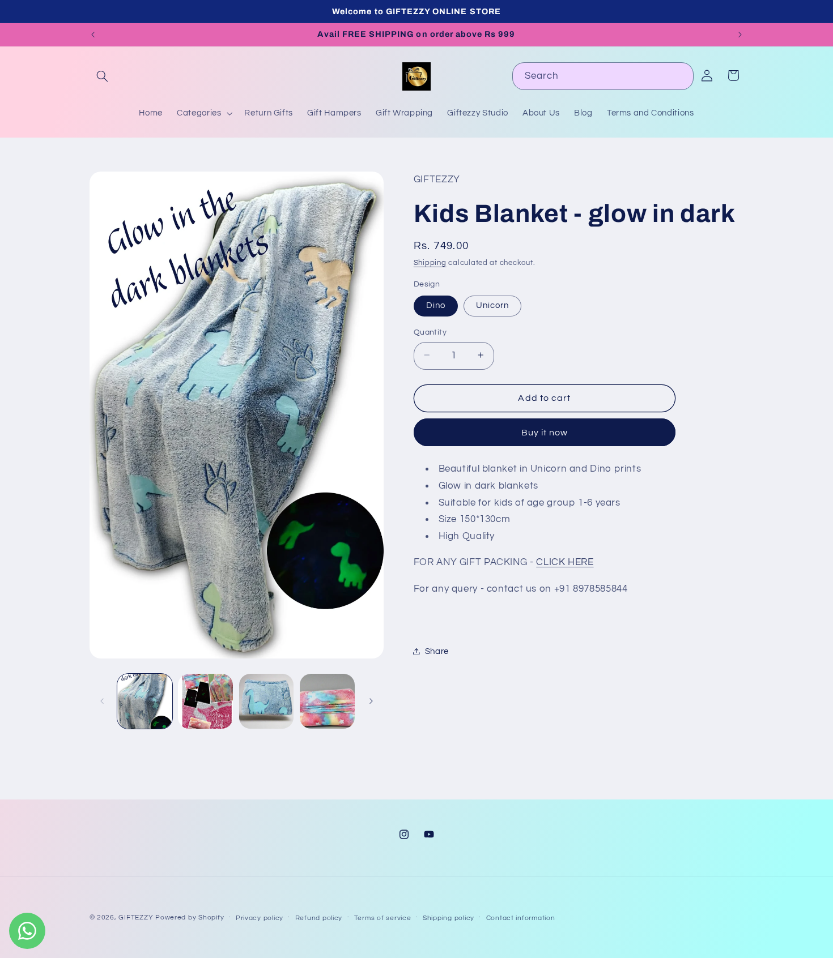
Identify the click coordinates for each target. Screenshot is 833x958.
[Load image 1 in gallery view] (144, 701)
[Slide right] (371, 700)
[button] (103, 76)
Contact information (520, 918)
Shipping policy (448, 918)
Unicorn (492, 305)
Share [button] (437, 651)
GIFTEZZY (135, 917)
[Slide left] (102, 700)
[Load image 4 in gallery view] (266, 701)
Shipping (430, 263)
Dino (435, 305)
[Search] (680, 76)
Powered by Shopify (189, 917)
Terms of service (382, 918)
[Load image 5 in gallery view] (327, 701)
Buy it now (544, 432)
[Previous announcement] (92, 34)
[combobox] (603, 76)
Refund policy (319, 918)
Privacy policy (259, 918)
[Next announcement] (740, 34)
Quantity (430, 332)
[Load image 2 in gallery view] (205, 701)
